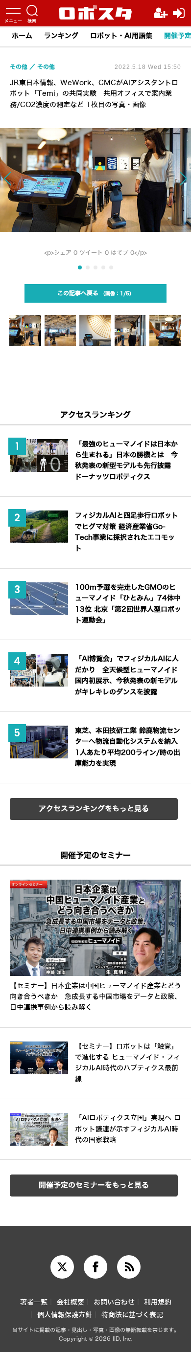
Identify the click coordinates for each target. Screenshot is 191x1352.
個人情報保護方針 (64, 1315)
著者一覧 (34, 1302)
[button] (19, 183)
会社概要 (70, 1302)
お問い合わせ (114, 1302)
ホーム (22, 36)
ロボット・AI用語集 (121, 36)
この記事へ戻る (93, 293)
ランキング (61, 36)
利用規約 (157, 1302)
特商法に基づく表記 (132, 1315)
